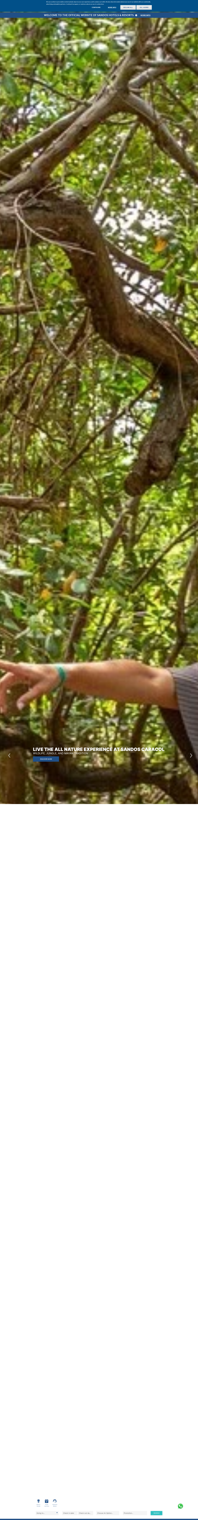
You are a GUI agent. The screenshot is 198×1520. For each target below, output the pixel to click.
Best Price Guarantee (38, 1505)
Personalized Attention (54, 1505)
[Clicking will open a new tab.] (180, 1506)
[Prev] (8, 754)
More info (112, 7)
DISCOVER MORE (46, 759)
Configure (96, 7)
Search (157, 1513)
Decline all (128, 7)
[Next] (190, 754)
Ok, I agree (144, 7)
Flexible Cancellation (46, 1505)
